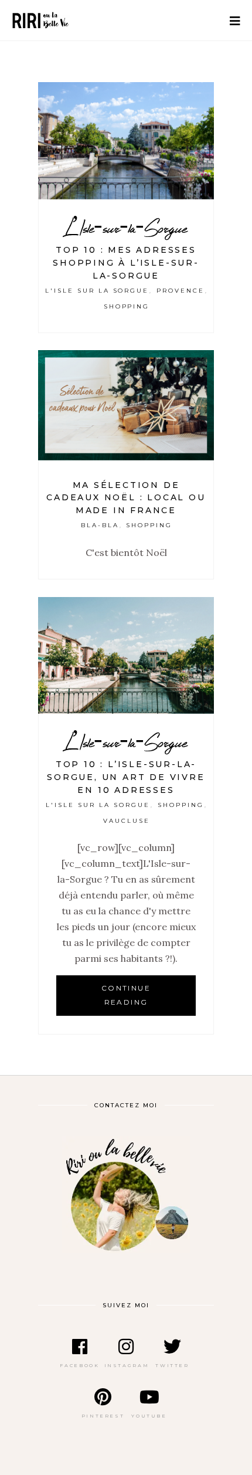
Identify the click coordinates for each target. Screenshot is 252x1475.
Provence (180, 290)
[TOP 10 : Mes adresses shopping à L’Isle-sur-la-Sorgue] (126, 140)
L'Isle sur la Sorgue (97, 290)
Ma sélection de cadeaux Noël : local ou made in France (125, 498)
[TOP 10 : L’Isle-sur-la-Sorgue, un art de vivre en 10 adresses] (126, 655)
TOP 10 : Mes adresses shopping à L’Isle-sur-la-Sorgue (126, 263)
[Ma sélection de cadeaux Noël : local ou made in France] (126, 405)
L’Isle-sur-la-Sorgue (126, 227)
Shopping (127, 306)
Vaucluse (126, 821)
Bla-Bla (100, 525)
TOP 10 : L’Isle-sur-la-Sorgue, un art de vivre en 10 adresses (126, 777)
